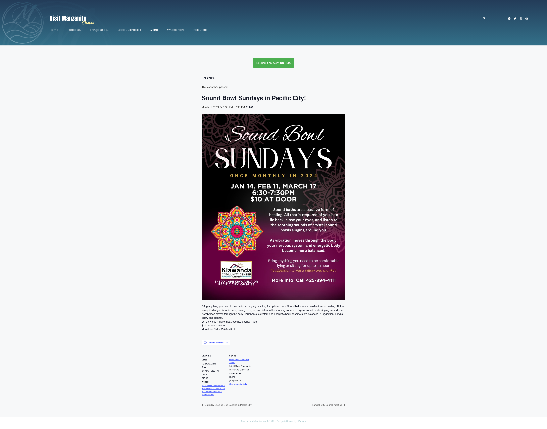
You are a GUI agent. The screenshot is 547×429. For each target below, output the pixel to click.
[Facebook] (509, 18)
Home (54, 30)
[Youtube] (526, 18)
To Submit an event (273, 62)
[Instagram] (520, 18)
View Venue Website (238, 384)
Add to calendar (216, 342)
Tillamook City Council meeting (326, 404)
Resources (200, 30)
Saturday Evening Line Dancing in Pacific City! (228, 404)
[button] (485, 18)
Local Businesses (129, 30)
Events (154, 30)
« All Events (208, 77)
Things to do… (99, 30)
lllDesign (301, 421)
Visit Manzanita (68, 18)
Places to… (74, 30)
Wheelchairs (175, 30)
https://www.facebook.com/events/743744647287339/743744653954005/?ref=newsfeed (213, 390)
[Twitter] (515, 18)
